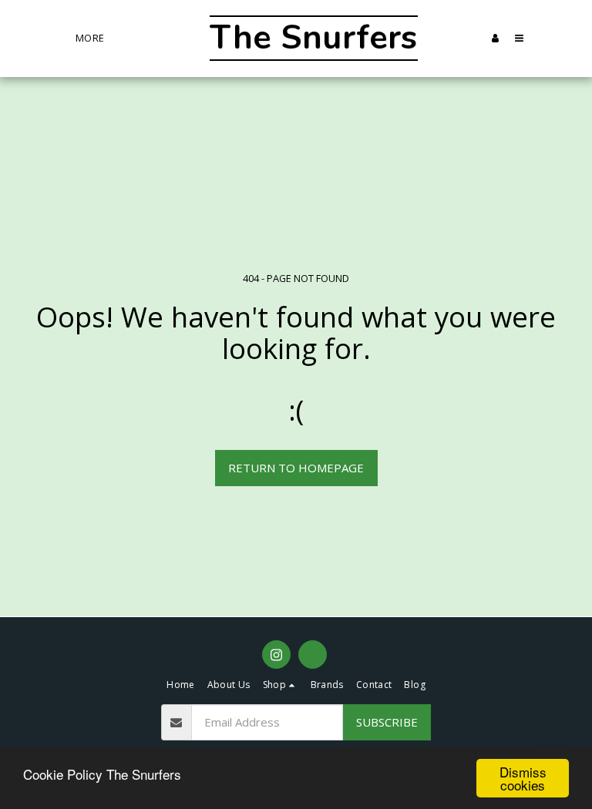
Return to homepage (296, 467)
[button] (471, 38)
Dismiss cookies (523, 778)
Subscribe (387, 722)
